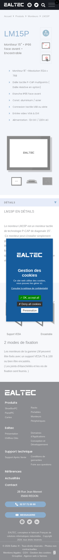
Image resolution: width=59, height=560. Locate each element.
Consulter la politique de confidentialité (29, 288)
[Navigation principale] (51, 5)
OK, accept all (30, 297)
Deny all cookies (31, 304)
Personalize (30, 310)
